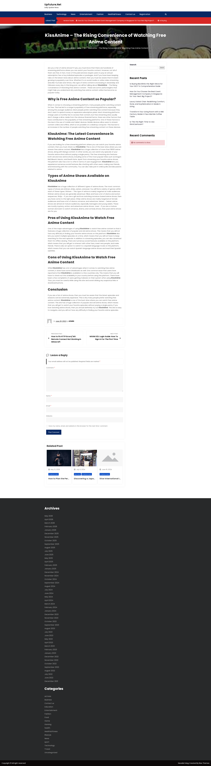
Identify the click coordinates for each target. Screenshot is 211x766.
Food (47, 717)
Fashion (100, 14)
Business (48, 14)
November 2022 (51, 660)
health (47, 728)
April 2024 (49, 600)
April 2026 (49, 519)
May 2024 (49, 597)
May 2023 (49, 639)
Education (49, 707)
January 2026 (50, 530)
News (73, 14)
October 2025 (51, 540)
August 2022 (50, 670)
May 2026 (49, 516)
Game (47, 721)
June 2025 (49, 554)
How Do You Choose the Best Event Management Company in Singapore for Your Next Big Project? (104, 20)
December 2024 (52, 572)
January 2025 (50, 568)
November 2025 (51, 537)
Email (48, 406)
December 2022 (51, 656)
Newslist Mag (183, 763)
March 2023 (50, 646)
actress (48, 696)
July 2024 (49, 590)
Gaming (48, 724)
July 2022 (48, 674)
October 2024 (51, 579)
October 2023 (50, 621)
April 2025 (49, 561)
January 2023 (50, 653)
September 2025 (52, 544)
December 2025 (52, 533)
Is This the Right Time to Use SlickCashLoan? (142, 123)
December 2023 (51, 614)
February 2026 (51, 526)
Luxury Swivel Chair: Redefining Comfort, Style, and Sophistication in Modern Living (147, 104)
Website (49, 416)
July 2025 (49, 551)
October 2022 (50, 663)
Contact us (130, 14)
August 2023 (50, 628)
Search (133, 64)
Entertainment (86, 14)
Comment (50, 368)
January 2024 (50, 611)
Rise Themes (204, 763)
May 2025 (49, 558)
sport (47, 742)
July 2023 (48, 632)
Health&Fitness (114, 14)
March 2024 (50, 604)
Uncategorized (51, 752)
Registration (145, 14)
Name (49, 396)
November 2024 (51, 575)
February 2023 (51, 649)
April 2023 (49, 642)
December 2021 (51, 681)
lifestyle (48, 735)
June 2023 (49, 635)
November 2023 (51, 618)
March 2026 (50, 523)
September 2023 (52, 625)
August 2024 (50, 586)
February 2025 (51, 565)
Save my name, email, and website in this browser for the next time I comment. (78, 426)
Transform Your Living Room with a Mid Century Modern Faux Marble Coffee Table (147, 114)
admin (71, 321)
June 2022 (49, 677)
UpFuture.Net (53, 4)
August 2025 (50, 547)
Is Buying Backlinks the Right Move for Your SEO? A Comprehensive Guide (146, 85)
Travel (47, 749)
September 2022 (52, 667)
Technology (61, 14)
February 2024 (51, 607)
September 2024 (52, 582)
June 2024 (49, 593)
